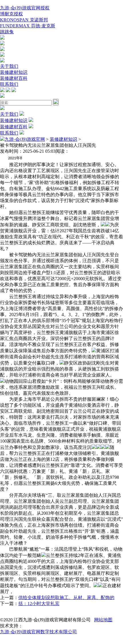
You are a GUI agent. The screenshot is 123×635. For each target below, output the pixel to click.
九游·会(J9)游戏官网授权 (24, 7)
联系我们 (9, 84)
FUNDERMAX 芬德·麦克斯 (27, 25)
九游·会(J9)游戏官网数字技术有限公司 (38, 631)
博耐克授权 (11, 13)
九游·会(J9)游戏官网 (25, 139)
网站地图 (103, 619)
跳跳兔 (7, 31)
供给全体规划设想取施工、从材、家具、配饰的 (66, 597)
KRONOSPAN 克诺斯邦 (24, 19)
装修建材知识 (13, 72)
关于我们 (9, 66)
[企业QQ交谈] (2, 38)
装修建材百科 (13, 78)
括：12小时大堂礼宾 (38, 603)
